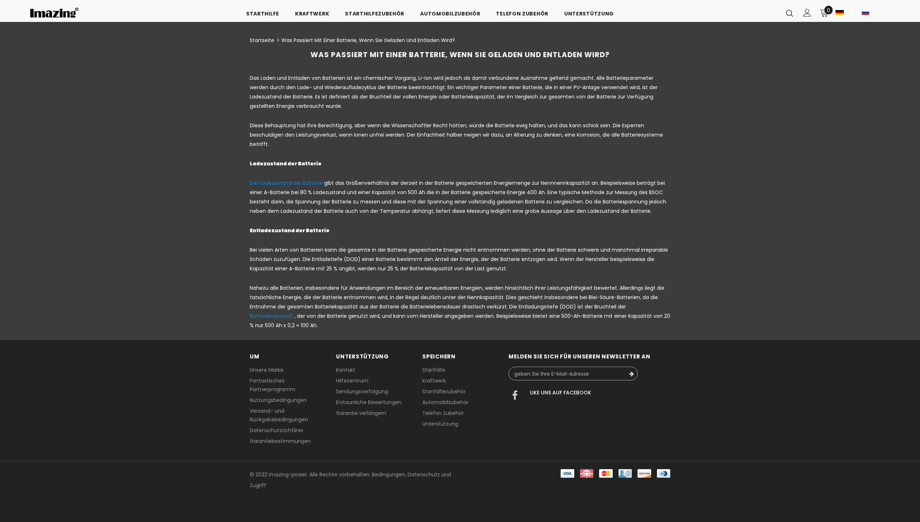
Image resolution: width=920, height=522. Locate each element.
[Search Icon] (789, 13)
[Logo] (54, 12)
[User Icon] (807, 13)
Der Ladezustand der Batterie (286, 183)
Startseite (262, 40)
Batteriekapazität (271, 316)
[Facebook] (515, 396)
